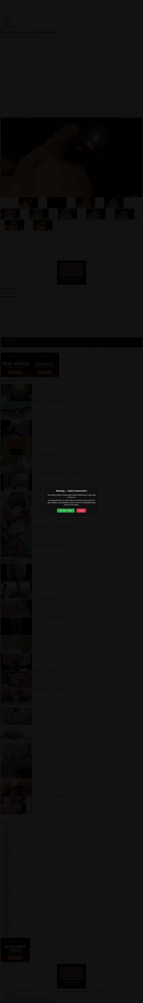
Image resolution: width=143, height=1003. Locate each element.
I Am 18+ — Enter (66, 510)
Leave (81, 510)
